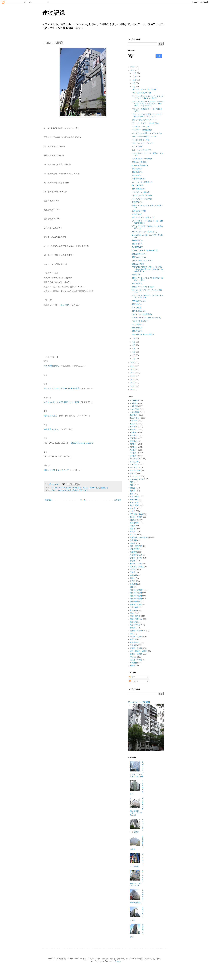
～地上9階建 (135, 412)
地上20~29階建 (136, 596)
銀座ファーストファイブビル (143, 287)
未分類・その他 (136, 660)
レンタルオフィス (137, 479)
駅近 (131, 482)
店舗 (131, 613)
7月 (134, 338)
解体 (131, 494)
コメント (134, 681)
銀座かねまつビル (139, 257)
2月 (134, 355)
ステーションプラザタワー (142, 150)
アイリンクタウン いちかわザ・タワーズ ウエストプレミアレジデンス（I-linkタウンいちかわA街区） (147, 103)
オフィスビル (135, 459)
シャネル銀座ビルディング (142, 260)
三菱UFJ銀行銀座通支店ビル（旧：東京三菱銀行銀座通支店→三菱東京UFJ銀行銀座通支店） (147, 269)
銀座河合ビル (137, 331)
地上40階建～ (135, 601)
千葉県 (132, 572)
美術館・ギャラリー (137, 631)
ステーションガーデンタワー (143, 143)
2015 (132, 380)
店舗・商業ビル (83, 488)
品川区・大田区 (136, 637)
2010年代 (133, 438)
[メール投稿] (63, 484)
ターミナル (134, 465)
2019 (132, 366)
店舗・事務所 (135, 616)
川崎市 (132, 578)
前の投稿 (117, 500)
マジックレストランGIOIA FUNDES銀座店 (61, 388)
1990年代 (133, 430)
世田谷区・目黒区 (137, 567)
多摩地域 (133, 584)
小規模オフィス (136, 555)
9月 (134, 83)
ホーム (82, 500)
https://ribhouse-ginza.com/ (82, 443)
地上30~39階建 (136, 599)
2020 (132, 363)
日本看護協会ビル (139, 189)
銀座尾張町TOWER (139, 254)
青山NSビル (136, 175)
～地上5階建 (135, 409)
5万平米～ (134, 456)
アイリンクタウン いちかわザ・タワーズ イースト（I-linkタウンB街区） (147, 97)
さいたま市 (134, 462)
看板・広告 (134, 502)
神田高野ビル (137, 202)
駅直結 (132, 488)
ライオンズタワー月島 (140, 140)
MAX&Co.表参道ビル (140, 165)
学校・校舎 (134, 500)
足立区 (132, 581)
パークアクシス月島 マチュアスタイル (147, 133)
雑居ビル (133, 529)
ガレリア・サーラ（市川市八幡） (145, 89)
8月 (134, 87)
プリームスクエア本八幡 (141, 93)
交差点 (132, 511)
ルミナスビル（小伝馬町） (142, 159)
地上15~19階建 (136, 593)
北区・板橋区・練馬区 (138, 651)
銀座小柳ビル (137, 328)
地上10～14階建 (71, 488)
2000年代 (133, 435)
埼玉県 (132, 526)
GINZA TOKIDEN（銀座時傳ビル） (145, 250)
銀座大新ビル (137, 283)
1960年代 (133, 421)
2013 (132, 386)
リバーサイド (135, 476)
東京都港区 (134, 622)
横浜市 (132, 491)
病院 (131, 634)
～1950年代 (134, 400)
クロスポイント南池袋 (140, 192)
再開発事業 (134, 523)
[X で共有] (73, 484)
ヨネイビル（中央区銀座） (142, 314)
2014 (132, 383)
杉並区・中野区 (136, 564)
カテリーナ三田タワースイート (144, 120)
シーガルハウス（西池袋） (142, 195)
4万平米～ (134, 450)
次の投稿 (48, 500)
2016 (132, 376)
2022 (132, 67)
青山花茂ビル (137, 169)
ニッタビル (65, 305)
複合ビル (133, 639)
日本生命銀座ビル (139, 311)
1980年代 (133, 427)
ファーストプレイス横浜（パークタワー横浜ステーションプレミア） (147, 115)
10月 (134, 80)
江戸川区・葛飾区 (137, 514)
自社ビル (133, 534)
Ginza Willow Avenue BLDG (143, 334)
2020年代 (61, 488)
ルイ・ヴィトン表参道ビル (142, 182)
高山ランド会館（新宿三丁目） (144, 218)
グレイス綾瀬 (137, 147)
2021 (132, 70)
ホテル (132, 473)
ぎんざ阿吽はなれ (51, 366)
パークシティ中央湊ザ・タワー (144, 137)
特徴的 (132, 628)
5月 (134, 345)
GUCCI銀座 (136, 308)
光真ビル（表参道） (140, 162)
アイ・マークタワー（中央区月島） (146, 123)
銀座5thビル (136, 304)
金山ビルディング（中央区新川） (145, 232)
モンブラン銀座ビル (140, 321)
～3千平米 (54, 488)
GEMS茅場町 (137, 214)
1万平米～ (134, 433)
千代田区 (133, 569)
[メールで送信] (68, 484)
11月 (134, 76)
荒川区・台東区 (136, 517)
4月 (134, 348)
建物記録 (53, 13)
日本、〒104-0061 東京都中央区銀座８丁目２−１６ (70, 490)
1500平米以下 (135, 418)
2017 (132, 373)
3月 (134, 352)
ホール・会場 (135, 470)
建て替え (133, 508)
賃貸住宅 (133, 610)
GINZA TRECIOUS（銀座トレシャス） (147, 318)
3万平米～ (134, 447)
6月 (134, 342)
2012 (132, 390)
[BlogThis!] (70, 484)
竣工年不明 (134, 549)
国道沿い (133, 520)
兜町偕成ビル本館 (139, 211)
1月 (134, 359)
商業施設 (133, 552)
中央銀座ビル (137, 240)
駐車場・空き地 (136, 604)
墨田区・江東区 (136, 654)
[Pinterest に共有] (78, 484)
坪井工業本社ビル (139, 301)
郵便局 (132, 666)
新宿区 (132, 561)
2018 (132, 370)
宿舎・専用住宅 (136, 546)
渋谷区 (132, 543)
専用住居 (133, 575)
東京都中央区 (94, 488)
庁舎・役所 (134, 607)
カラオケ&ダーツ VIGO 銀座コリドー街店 (61, 402)
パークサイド (135, 467)
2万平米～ (134, 444)
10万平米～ (134, 415)
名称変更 (133, 663)
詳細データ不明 (136, 558)
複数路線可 (104, 488)
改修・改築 (134, 497)
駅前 (131, 485)
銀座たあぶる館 (138, 264)
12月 (134, 73)
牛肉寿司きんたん (51, 429)
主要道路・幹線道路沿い (139, 537)
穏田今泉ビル (137, 172)
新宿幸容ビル (137, 244)
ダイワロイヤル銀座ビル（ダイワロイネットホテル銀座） (147, 296)
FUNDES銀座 (137, 247)
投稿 (133, 677)
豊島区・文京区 (136, 648)
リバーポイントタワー (140, 127)
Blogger (118, 961)
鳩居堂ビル (136, 275)
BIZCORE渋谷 (137, 185)
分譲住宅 (133, 645)
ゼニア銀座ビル (138, 324)
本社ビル (133, 657)
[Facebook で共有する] (76, 484)
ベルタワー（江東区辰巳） (142, 130)
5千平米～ (134, 453)
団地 (131, 587)
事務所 (132, 532)
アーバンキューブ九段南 (139, 702)
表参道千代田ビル (139, 179)
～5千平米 (134, 406)
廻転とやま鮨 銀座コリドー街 (56, 470)
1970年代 (133, 424)
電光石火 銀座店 (50, 416)
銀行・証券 (134, 505)
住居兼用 (133, 540)
